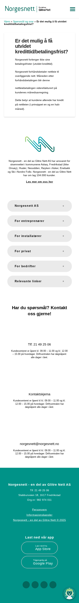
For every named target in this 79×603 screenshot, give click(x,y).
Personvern (39, 509)
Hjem (7, 21)
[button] (72, 9)
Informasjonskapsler (39, 514)
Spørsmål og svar (23, 21)
